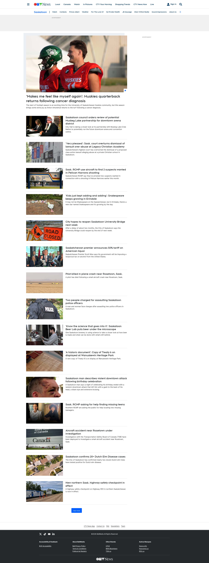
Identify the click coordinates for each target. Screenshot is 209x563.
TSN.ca (108, 551)
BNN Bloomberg (111, 549)
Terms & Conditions (79, 549)
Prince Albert (74, 12)
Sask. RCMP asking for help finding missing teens (95, 404)
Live (152, 4)
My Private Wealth (113, 12)
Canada (67, 4)
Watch (77, 4)
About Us (172, 12)
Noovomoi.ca (143, 549)
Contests (63, 12)
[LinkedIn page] (53, 534)
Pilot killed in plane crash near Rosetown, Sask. (94, 273)
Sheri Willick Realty (141, 12)
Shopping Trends (122, 4)
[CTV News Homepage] (42, 4)
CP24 (108, 546)
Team (123, 526)
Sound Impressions (159, 12)
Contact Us (100, 526)
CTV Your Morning (104, 4)
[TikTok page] (45, 534)
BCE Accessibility (45, 546)
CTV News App (89, 526)
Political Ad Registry (79, 551)
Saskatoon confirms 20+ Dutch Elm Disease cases (95, 456)
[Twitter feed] (40, 534)
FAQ (107, 526)
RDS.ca (141, 551)
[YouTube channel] (49, 534)
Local (57, 4)
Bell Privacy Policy (78, 546)
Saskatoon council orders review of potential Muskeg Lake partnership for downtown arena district (93, 120)
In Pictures (87, 4)
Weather (85, 12)
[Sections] (28, 4)
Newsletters (115, 526)
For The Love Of (97, 12)
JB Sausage (127, 12)
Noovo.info (143, 546)
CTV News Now (140, 4)
